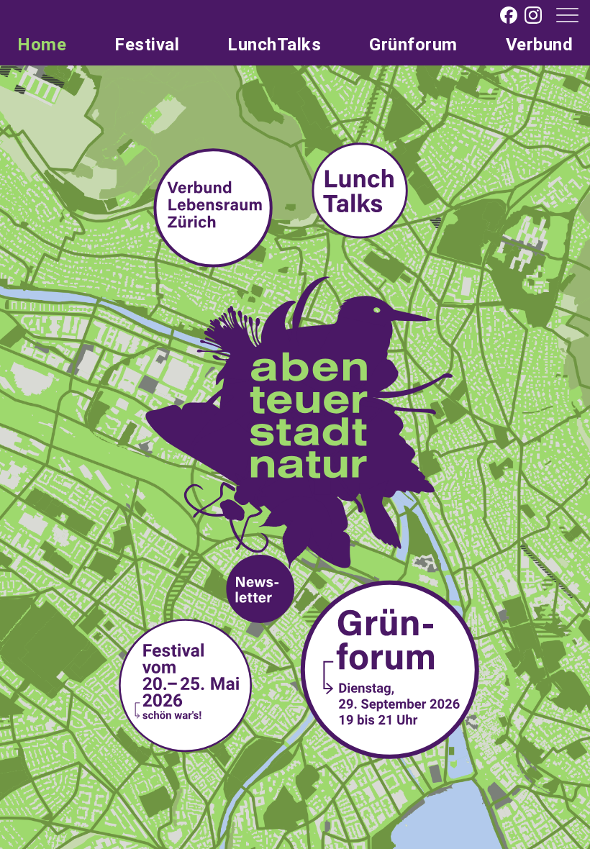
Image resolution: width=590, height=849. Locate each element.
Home (41, 45)
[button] (561, 14)
